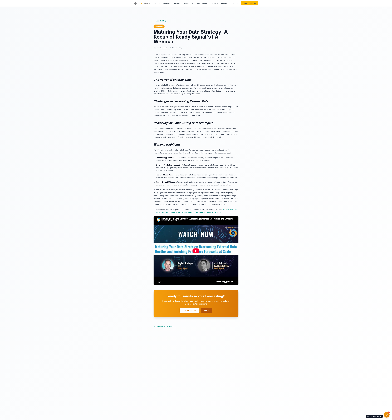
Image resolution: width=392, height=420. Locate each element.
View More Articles (165, 326)
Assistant (177, 3)
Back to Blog (161, 21)
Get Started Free (189, 310)
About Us (224, 3)
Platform (157, 3)
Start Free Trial (250, 3)
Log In (235, 3)
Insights (215, 3)
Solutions (166, 3)
